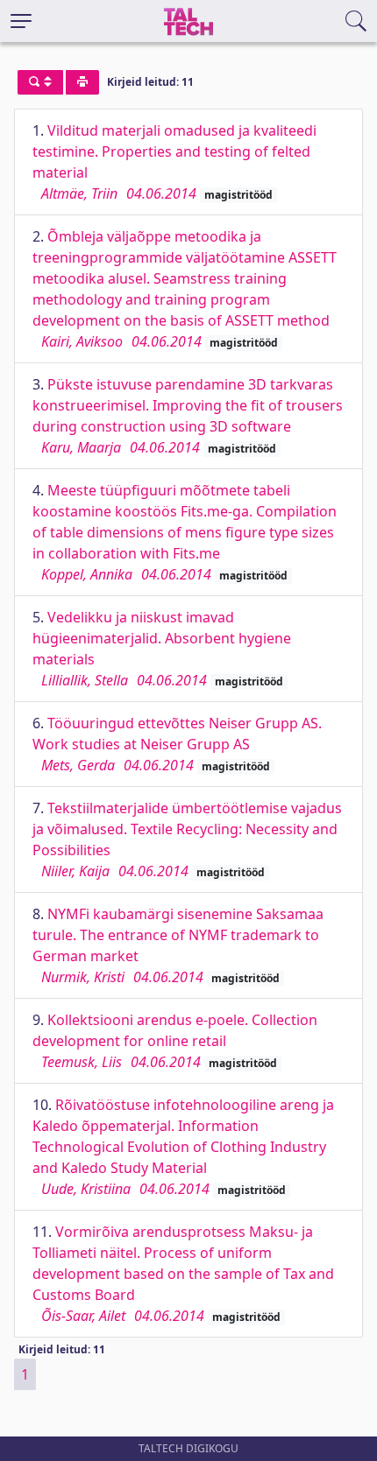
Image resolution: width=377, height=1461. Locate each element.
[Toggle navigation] (21, 21)
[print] (82, 82)
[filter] (40, 82)
